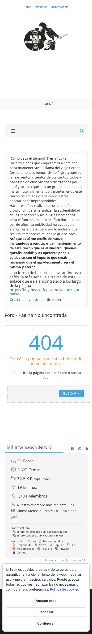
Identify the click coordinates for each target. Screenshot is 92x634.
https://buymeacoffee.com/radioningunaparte (46, 292)
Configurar (46, 623)
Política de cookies (64, 589)
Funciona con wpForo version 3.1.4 (65, 560)
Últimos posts (59, 7)
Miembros (41, 7)
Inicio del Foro (56, 372)
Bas (71, 505)
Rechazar (46, 612)
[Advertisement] (46, 71)
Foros (27, 7)
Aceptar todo (46, 601)
